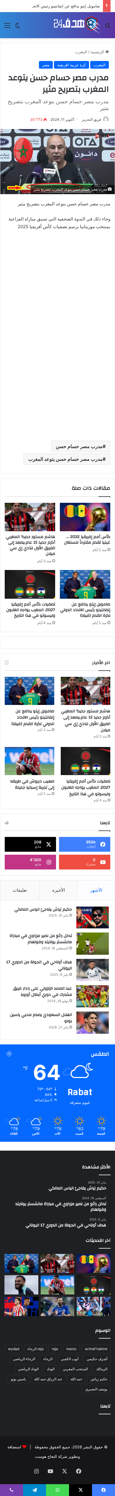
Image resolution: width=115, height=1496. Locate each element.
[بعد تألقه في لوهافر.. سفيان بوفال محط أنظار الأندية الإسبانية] (21, 1284)
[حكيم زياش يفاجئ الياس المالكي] (92, 917)
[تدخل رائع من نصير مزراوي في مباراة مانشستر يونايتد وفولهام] (92, 944)
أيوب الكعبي (69, 1359)
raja (55, 1349)
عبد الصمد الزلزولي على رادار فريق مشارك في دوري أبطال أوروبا (42, 992)
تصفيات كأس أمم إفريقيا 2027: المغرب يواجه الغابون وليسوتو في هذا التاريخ (30, 609)
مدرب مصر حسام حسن (79, 446)
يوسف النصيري (96, 1389)
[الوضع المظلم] (18, 27)
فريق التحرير (91, 119)
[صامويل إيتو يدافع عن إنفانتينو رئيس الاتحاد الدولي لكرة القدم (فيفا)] (85, 584)
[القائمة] (7, 27)
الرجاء (47, 1359)
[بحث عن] (108, 27)
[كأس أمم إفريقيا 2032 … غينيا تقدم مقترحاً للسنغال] (85, 517)
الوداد (51, 1369)
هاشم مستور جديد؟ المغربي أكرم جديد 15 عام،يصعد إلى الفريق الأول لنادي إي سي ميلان (30, 545)
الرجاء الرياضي (24, 1359)
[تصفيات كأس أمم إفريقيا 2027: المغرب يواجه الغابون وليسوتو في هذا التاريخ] (30, 584)
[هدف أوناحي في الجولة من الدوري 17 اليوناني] (92, 970)
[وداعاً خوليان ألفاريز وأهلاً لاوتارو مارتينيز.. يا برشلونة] (21, 1306)
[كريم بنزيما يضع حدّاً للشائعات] (58, 1306)
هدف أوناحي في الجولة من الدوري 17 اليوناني (39, 965)
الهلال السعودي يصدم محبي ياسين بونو (41, 1018)
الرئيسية (98, 51)
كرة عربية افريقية (71, 64)
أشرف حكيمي (97, 1359)
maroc (71, 1349)
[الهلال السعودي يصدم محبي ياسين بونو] (92, 1023)
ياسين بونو (18, 1379)
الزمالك (101, 1369)
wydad (13, 1349)
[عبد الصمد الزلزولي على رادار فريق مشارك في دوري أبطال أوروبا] (92, 996)
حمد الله (76, 1379)
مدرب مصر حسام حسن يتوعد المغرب (65, 459)
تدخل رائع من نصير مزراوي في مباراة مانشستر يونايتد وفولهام (41, 939)
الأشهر (96, 890)
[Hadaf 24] (77, 25)
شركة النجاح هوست (51, 1456)
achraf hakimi (96, 1349)
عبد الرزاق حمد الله (48, 1379)
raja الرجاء (35, 1349)
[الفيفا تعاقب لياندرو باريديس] (94, 1306)
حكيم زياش (99, 1379)
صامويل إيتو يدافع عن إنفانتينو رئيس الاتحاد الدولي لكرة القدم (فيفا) (85, 609)
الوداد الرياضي (28, 1369)
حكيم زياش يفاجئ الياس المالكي (43, 909)
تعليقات (20, 890)
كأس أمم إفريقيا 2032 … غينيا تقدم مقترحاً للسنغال (87, 539)
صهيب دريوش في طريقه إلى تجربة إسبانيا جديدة (32, 784)
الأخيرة (58, 890)
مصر (46, 64)
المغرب (81, 51)
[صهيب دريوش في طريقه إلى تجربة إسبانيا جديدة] (29, 761)
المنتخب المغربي (75, 1369)
